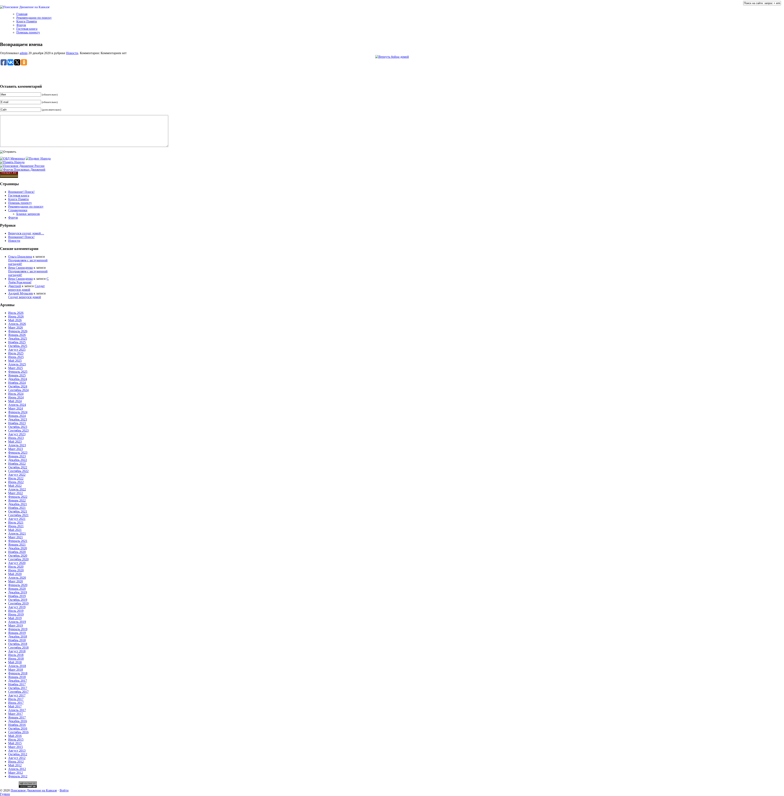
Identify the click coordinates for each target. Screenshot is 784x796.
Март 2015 (15, 747)
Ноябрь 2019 (17, 596)
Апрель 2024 (17, 404)
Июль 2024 (15, 393)
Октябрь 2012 (17, 754)
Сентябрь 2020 (18, 559)
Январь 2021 (17, 544)
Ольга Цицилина (20, 256)
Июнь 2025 (16, 357)
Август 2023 (17, 434)
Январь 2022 (17, 500)
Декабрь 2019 (17, 592)
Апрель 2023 (17, 445)
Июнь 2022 (16, 482)
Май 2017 (15, 706)
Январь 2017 (17, 717)
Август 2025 (17, 349)
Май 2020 (15, 574)
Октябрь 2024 (17, 386)
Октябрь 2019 (17, 599)
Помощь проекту (28, 32)
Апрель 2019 (17, 622)
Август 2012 (17, 758)
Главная (21, 14)
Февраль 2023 (17, 452)
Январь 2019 (17, 633)
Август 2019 (17, 607)
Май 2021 (15, 530)
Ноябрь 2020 (17, 552)
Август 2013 (17, 750)
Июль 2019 (15, 610)
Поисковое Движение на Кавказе (34, 790)
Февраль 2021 (17, 541)
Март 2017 (15, 713)
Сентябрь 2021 (18, 515)
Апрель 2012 (17, 769)
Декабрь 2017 (17, 680)
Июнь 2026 (16, 316)
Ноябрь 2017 (17, 684)
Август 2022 (17, 474)
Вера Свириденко (20, 267)
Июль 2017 (15, 699)
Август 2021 (17, 519)
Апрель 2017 (17, 710)
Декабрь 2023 (17, 419)
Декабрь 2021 (17, 504)
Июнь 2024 (16, 397)
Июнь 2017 (16, 702)
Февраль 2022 (17, 496)
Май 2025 (15, 360)
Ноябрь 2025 (17, 342)
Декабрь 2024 (17, 379)
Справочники (17, 210)
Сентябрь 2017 (18, 691)
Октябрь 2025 (17, 346)
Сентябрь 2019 (18, 603)
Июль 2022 (15, 478)
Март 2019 (15, 625)
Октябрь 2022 (17, 467)
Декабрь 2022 (17, 460)
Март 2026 (15, 327)
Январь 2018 (17, 677)
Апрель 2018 (17, 666)
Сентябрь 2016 (18, 732)
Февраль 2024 (17, 412)
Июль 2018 (15, 655)
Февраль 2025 (17, 371)
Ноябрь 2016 (17, 725)
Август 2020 (17, 563)
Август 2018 (17, 651)
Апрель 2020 (17, 577)
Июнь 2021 (16, 526)
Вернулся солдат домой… (26, 233)
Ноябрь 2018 (17, 640)
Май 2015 (15, 743)
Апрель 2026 (17, 324)
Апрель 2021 (17, 533)
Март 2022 (15, 493)
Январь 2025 (17, 375)
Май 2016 (15, 736)
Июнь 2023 (16, 438)
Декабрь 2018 (17, 636)
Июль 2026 (15, 313)
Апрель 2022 (17, 489)
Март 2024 (15, 408)
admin (24, 53)
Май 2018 (15, 662)
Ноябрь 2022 (17, 463)
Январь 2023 (17, 456)
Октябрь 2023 (17, 427)
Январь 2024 (17, 416)
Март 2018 (15, 669)
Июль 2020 (15, 566)
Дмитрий (14, 286)
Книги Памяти (26, 21)
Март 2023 (15, 449)
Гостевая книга (26, 28)
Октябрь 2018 (17, 644)
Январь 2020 (17, 588)
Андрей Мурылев (20, 293)
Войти (64, 790)
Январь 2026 (17, 335)
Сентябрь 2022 (18, 471)
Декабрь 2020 (17, 548)
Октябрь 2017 (17, 688)
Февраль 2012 (17, 776)
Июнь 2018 (16, 658)
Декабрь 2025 (17, 338)
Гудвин (5, 794)
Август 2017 (17, 695)
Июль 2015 (15, 739)
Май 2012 (15, 765)
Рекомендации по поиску (34, 17)
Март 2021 (15, 537)
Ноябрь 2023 (17, 423)
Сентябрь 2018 (18, 647)
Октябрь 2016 (17, 728)
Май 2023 (15, 441)
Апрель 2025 (17, 364)
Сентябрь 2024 (18, 390)
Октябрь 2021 (17, 511)
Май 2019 (15, 618)
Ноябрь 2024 (17, 382)
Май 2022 (15, 485)
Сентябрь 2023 (18, 430)
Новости (72, 53)
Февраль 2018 (17, 673)
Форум (21, 25)
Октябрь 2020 (17, 555)
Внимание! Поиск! (21, 192)
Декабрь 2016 (17, 721)
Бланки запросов (28, 214)
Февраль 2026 (17, 331)
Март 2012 (15, 772)
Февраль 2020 (17, 585)
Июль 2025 (15, 353)
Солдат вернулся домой (26, 287)
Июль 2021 (15, 522)
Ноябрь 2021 (17, 507)
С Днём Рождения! (28, 280)
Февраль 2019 (17, 629)
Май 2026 (15, 320)
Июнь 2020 (16, 570)
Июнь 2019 (16, 614)
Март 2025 (15, 368)
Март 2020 (15, 581)
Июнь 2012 (16, 761)
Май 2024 (15, 401)
